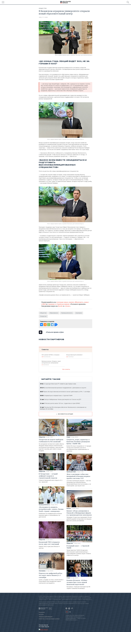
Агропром (79, 313)
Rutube (60, 306)
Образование (54, 313)
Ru (67, 612)
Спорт (68, 437)
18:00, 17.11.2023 (43, 17)
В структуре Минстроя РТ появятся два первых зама (58, 384)
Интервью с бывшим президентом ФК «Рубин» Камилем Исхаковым (78, 584)
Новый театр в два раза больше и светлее (49, 545)
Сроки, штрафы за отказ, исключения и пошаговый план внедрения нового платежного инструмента (51, 578)
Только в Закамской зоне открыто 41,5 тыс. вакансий (50, 478)
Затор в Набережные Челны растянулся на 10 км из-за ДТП (60, 399)
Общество (43, 8)
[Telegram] (52, 324)
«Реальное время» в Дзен (55, 332)
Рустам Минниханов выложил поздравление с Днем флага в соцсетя (63, 388)
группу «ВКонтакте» (76, 302)
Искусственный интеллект (74, 355)
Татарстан (43, 316)
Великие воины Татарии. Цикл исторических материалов (51, 362)
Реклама (41, 614)
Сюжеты (45, 349)
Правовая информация (45, 616)
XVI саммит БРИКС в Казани (50, 355)
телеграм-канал (62, 302)
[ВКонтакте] (41, 324)
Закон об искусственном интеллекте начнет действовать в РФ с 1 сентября (65, 391)
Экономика (42, 571)
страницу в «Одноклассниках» (59, 304)
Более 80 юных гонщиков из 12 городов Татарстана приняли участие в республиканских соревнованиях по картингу (79, 445)
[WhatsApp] (48, 324)
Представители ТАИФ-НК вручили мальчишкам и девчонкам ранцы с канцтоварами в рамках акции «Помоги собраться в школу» (79, 550)
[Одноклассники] (45, 324)
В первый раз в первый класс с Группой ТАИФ (56, 395)
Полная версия (43, 625)
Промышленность (66, 313)
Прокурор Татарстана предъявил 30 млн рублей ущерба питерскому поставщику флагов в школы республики (79, 515)
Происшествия (71, 471)
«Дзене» (67, 306)
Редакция (42, 612)
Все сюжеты (66, 369)
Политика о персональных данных (49, 619)
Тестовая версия (44, 626)
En (70, 612)
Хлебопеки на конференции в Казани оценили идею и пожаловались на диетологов (51, 512)
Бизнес (69, 508)
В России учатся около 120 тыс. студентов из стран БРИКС (60, 403)
